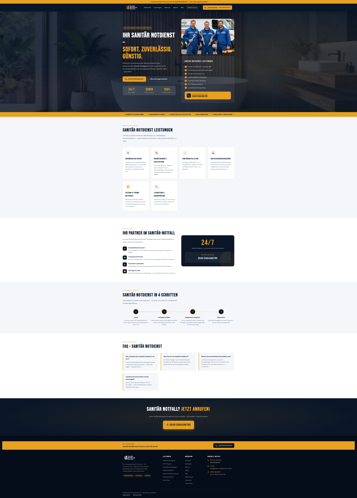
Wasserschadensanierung (170, 474)
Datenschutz (189, 483)
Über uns (167, 7)
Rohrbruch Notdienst (169, 460)
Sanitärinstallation (168, 470)
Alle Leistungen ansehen (158, 79)
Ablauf (175, 7)
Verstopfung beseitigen (170, 467)
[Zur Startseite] (140, 458)
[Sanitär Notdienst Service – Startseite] (132, 7)
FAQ (182, 7)
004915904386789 (200, 96)
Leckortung (166, 480)
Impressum (188, 480)
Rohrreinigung (167, 464)
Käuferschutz (192, 7)
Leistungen (157, 7)
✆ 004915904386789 (180, 2)
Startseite (147, 7)
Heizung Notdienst (168, 477)
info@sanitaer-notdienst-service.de (220, 468)
